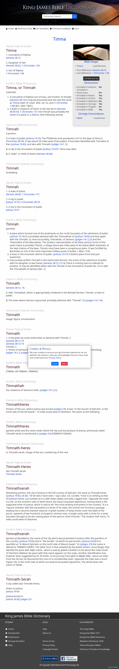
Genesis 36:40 (44, 153)
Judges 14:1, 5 (59, 144)
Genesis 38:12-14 (15, 340)
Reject (64, 364)
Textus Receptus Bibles (90, 645)
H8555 (79, 118)
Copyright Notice (50, 649)
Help (76, 28)
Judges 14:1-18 (94, 300)
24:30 (24, 495)
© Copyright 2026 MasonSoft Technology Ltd (59, 665)
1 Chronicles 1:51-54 (30, 111)
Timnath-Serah (14, 474)
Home (11, 28)
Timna (80, 66)
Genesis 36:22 (13, 65)
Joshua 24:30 (89, 541)
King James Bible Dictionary (92, 637)
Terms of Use (49, 641)
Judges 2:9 (59, 408)
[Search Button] (74, 16)
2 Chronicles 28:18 (30, 202)
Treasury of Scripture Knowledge (95, 649)
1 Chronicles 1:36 (15, 73)
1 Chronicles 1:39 (100, 73)
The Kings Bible (87, 629)
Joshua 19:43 (18, 144)
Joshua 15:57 (50, 149)
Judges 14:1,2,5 (83, 239)
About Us (47, 633)
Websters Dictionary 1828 (91, 641)
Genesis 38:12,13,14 (54, 263)
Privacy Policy (49, 645)
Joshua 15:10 (33, 138)
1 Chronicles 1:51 (31, 194)
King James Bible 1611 (90, 633)
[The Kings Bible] (50, 658)
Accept (55, 364)
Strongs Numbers (61, 28)
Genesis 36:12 (99, 70)
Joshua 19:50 (13, 495)
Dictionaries (42, 28)
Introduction (24, 28)
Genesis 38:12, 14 (15, 287)
